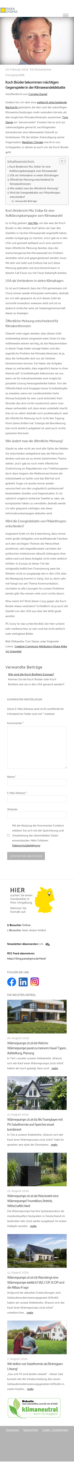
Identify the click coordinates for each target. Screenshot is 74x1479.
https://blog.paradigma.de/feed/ (26, 958)
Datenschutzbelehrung (26, 845)
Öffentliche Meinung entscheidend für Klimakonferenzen (32, 181)
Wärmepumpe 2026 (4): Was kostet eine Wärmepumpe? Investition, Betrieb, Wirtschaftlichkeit (33, 1200)
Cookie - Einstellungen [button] (55, 1429)
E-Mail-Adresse (17, 792)
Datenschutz (30, 1429)
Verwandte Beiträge (26, 201)
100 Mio (33, 222)
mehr (55, 1067)
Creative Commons (26, 646)
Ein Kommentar (40, 69)
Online (19, 924)
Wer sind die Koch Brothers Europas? (31, 674)
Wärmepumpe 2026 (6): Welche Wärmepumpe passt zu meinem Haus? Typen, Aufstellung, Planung (36, 1047)
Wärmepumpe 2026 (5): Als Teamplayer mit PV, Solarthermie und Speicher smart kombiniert (35, 1124)
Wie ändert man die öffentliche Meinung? (34, 188)
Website (12, 809)
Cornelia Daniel (37, 93)
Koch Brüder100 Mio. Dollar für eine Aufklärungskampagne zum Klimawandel (33, 168)
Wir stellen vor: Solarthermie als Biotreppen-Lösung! (35, 1365)
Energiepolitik (15, 74)
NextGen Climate (32, 141)
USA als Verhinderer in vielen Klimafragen (34, 175)
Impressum (12, 1429)
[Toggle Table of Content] (61, 161)
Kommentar (15, 722)
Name (11, 776)
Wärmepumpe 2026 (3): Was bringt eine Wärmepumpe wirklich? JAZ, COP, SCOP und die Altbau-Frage (35, 1282)
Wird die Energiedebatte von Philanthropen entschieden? (35, 194)
